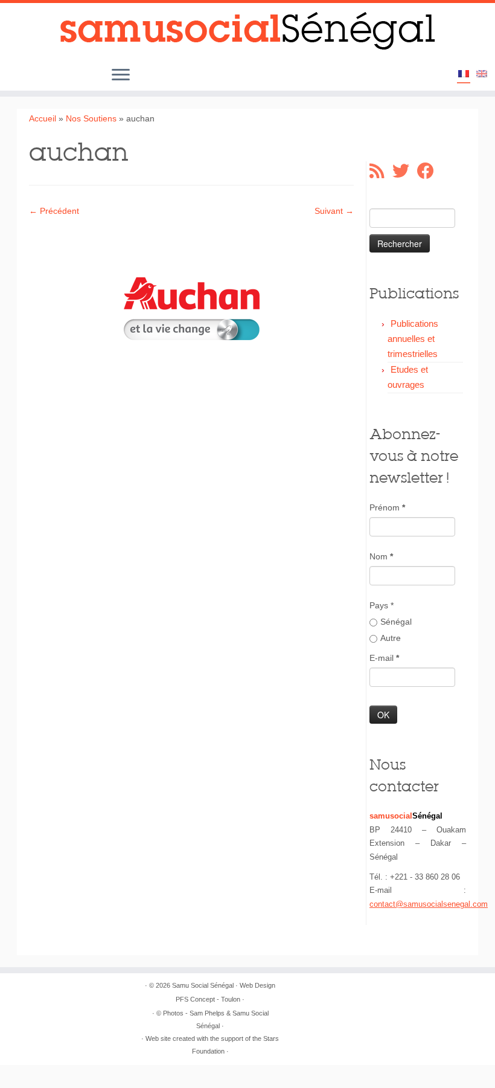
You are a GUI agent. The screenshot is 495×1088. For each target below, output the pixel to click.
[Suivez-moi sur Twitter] (404, 171)
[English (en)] (481, 74)
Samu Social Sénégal (203, 985)
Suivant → (334, 211)
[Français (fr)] (463, 74)
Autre (390, 638)
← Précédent (54, 211)
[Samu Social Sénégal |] (247, 31)
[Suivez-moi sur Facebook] (429, 171)
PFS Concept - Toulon (208, 999)
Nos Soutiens (91, 118)
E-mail (384, 658)
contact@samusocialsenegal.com (428, 904)
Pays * (381, 605)
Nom (381, 556)
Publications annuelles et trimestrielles (413, 338)
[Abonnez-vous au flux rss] (380, 171)
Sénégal (396, 621)
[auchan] (191, 308)
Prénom (387, 507)
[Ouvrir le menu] (121, 75)
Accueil (42, 118)
